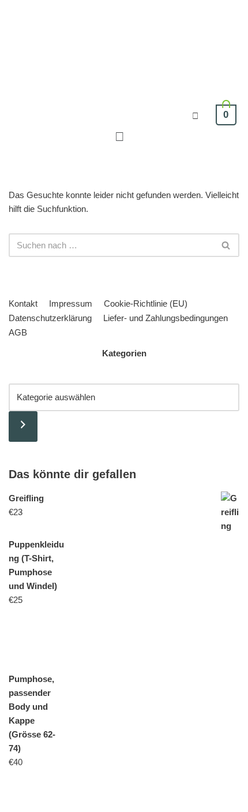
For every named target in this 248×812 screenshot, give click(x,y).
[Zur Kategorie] (23, 426)
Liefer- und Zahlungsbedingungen (165, 318)
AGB (18, 332)
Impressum (70, 303)
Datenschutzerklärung (50, 318)
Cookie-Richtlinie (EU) (145, 303)
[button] (119, 136)
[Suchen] (226, 245)
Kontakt (23, 303)
